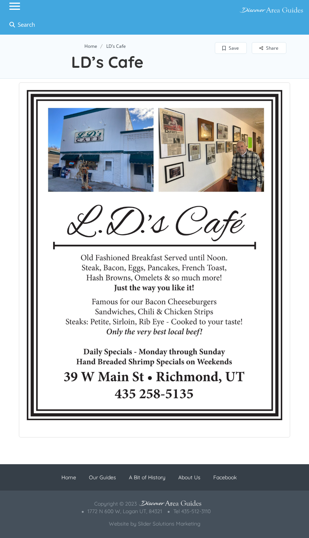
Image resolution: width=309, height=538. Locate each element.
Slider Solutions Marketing (169, 523)
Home (90, 46)
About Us (189, 477)
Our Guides (102, 477)
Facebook (225, 477)
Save (233, 48)
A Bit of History (147, 477)
